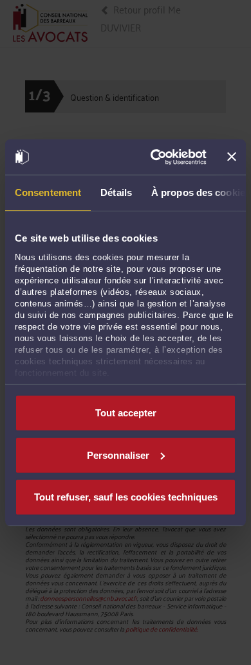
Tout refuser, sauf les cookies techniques (126, 497)
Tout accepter (125, 412)
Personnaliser (118, 454)
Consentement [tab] (48, 192)
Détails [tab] (116, 192)
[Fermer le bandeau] (231, 156)
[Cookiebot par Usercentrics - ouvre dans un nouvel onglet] (155, 156)
